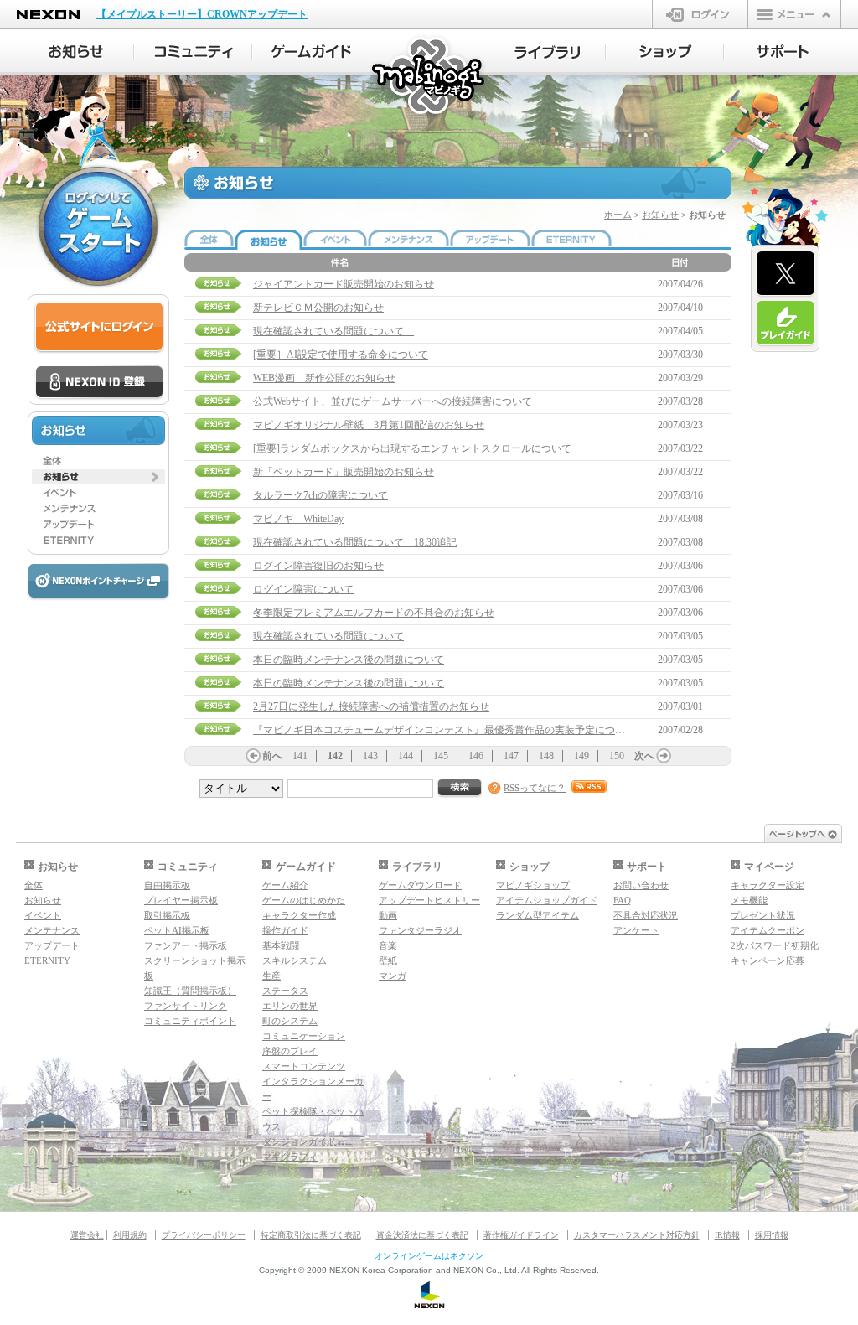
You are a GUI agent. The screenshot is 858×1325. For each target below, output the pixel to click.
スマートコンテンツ (303, 1066)
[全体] (98, 460)
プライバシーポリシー (204, 1235)
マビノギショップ (533, 885)
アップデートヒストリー (429, 900)
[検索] (460, 788)
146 (475, 756)
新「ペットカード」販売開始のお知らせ (343, 472)
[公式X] (785, 274)
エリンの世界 (290, 1006)
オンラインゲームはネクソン (429, 1255)
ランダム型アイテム (537, 915)
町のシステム (290, 1021)
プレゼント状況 (763, 915)
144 (405, 756)
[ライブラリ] (547, 52)
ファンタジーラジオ (420, 930)
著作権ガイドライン (521, 1235)
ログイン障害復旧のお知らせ (318, 566)
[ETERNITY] (98, 540)
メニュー (794, 14)
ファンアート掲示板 (185, 945)
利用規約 (130, 1235)
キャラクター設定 (767, 885)
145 (440, 756)
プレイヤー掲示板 (181, 900)
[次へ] (663, 755)
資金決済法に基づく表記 (422, 1235)
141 (300, 756)
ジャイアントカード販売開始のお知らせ (343, 284)
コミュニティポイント (190, 1021)
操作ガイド (285, 930)
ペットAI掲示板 (176, 930)
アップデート (52, 945)
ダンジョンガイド (299, 1141)
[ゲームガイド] (311, 52)
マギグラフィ (290, 1157)
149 (581, 756)
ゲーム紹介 (285, 885)
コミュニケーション (303, 1036)
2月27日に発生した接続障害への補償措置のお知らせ (371, 706)
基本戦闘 (280, 945)
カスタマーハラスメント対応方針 (637, 1235)
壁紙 (388, 960)
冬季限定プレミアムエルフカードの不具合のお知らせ (373, 613)
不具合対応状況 (645, 915)
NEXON (48, 14)
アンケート (636, 930)
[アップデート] (98, 524)
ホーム (618, 215)
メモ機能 (749, 900)
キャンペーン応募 (767, 960)
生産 (271, 975)
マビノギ (429, 77)
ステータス (285, 991)
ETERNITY (47, 960)
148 (546, 756)
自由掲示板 (167, 885)
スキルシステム (294, 960)
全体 (33, 885)
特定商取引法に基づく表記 (311, 1235)
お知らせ (660, 215)
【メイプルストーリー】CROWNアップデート (202, 14)
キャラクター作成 (299, 915)
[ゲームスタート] (98, 226)
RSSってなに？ (535, 788)
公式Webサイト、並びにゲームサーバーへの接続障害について (392, 401)
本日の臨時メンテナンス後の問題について (348, 659)
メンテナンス (52, 930)
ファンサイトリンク (185, 1006)
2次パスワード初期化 (775, 945)
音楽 (388, 945)
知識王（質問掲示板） (190, 991)
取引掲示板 (167, 915)
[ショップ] (665, 52)
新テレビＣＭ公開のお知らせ (318, 307)
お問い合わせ (641, 885)
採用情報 (771, 1235)
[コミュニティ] (193, 52)
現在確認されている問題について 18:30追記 (355, 542)
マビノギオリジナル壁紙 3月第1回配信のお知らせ (368, 425)
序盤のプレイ (290, 1051)
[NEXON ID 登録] (99, 383)
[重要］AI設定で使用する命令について (340, 354)
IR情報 (727, 1235)
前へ (272, 756)
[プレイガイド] (785, 323)
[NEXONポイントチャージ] (98, 582)
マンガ (392, 975)
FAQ (622, 900)
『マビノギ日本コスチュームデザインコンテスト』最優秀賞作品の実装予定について (444, 730)
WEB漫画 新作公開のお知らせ (324, 378)
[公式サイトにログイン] (99, 327)
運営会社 (87, 1235)
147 (511, 756)
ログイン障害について (303, 589)
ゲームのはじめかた (303, 900)
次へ (644, 756)
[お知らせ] (75, 52)
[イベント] (98, 492)
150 (616, 756)
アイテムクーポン (767, 930)
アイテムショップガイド (546, 900)
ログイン (700, 14)
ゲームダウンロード (420, 885)
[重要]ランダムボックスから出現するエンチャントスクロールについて (412, 448)
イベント (42, 915)
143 (370, 756)
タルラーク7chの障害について (320, 495)
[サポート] (783, 52)
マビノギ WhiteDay (298, 519)
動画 (388, 915)
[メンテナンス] (98, 508)
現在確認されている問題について (333, 331)
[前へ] (253, 755)
